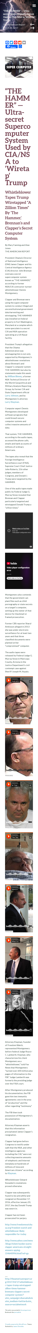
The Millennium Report (14, 24)
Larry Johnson (11, 395)
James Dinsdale (18, 1326)
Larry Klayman (12, 402)
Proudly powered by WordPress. (16, 1324)
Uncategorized (25, 1310)
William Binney (15, 376)
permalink (17, 1312)
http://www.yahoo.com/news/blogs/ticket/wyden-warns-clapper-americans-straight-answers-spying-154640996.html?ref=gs (19, 1247)
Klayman (12, 1173)
